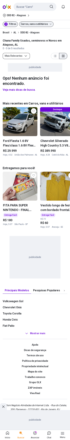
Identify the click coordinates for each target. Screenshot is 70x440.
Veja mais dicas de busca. (19, 89)
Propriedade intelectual (35, 366)
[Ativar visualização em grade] (63, 56)
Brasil (6, 32)
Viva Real (35, 393)
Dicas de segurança (35, 350)
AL (14, 32)
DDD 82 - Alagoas (30, 32)
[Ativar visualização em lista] (55, 56)
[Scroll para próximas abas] (64, 291)
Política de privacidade (35, 361)
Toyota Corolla (12, 313)
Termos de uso (35, 355)
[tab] (17, 290)
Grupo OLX (35, 382)
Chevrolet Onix (12, 307)
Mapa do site (35, 371)
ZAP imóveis (35, 387)
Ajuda (35, 344)
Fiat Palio (8, 325)
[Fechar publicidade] (3, 406)
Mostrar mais (37, 333)
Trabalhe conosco (35, 377)
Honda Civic (10, 319)
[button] (35, 7)
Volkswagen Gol (13, 301)
